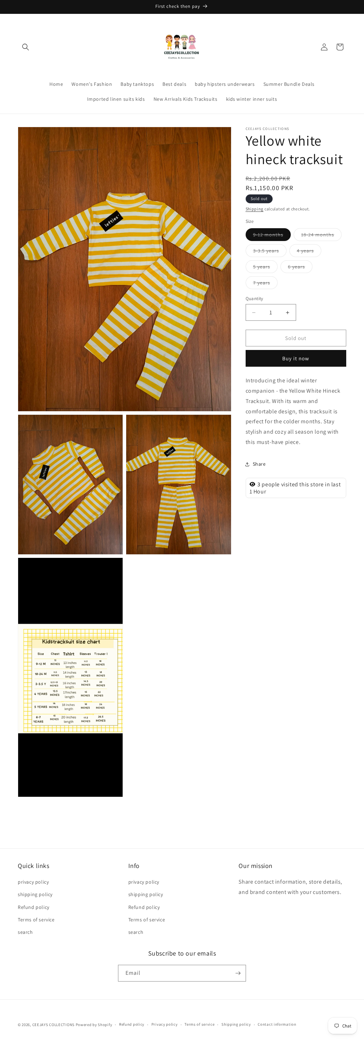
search (25, 932)
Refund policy (33, 907)
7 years (265, 284)
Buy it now (295, 358)
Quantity (254, 298)
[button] (25, 47)
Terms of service (36, 919)
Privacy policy (164, 1024)
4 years (309, 252)
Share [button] (259, 464)
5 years (265, 268)
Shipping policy (236, 1024)
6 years (300, 268)
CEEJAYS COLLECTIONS (53, 1024)
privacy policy (33, 882)
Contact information (277, 1024)
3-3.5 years (270, 252)
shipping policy (35, 894)
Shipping (255, 208)
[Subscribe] (238, 973)
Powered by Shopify (94, 1024)
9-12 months (272, 236)
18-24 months (321, 236)
